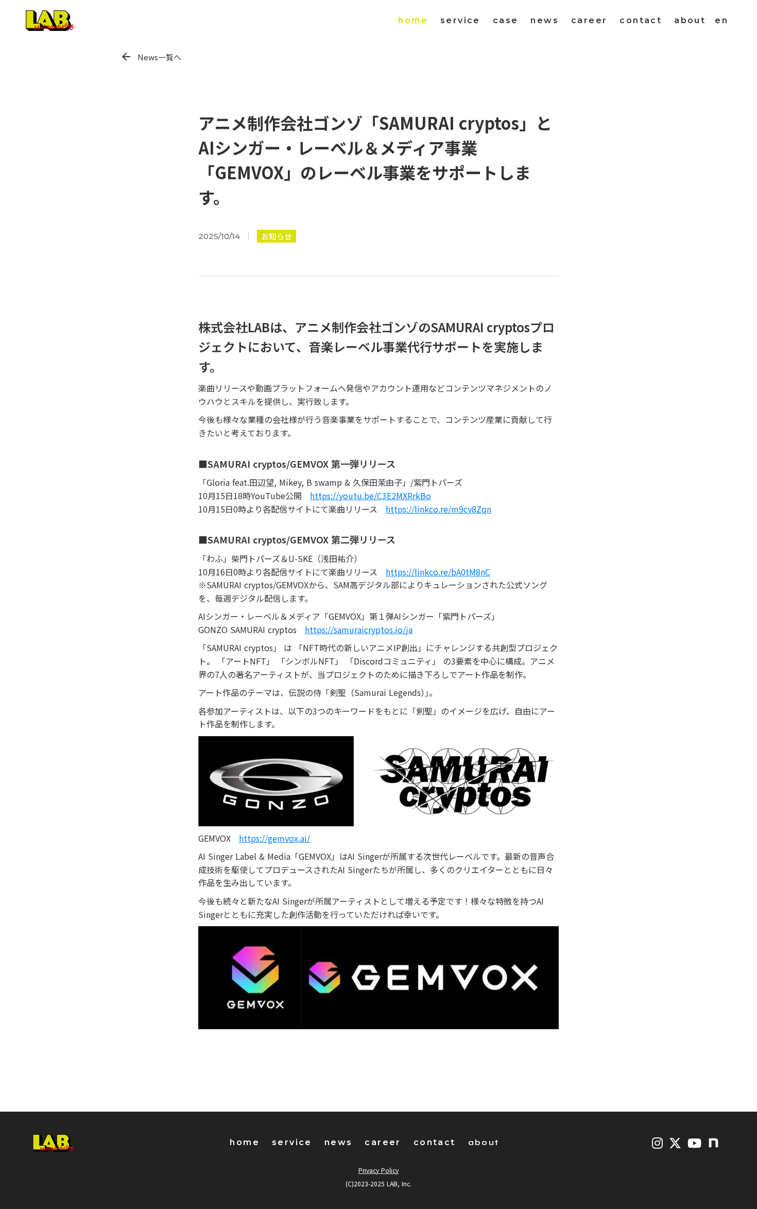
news (544, 20)
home (413, 20)
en (721, 20)
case (506, 20)
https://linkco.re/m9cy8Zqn (438, 509)
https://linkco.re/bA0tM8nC (438, 572)
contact (641, 20)
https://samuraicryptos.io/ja (358, 629)
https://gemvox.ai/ (274, 838)
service (460, 20)
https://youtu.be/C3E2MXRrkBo (370, 495)
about (690, 20)
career (589, 20)
